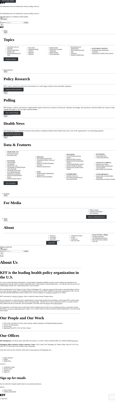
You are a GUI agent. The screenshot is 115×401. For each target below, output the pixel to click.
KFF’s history (4, 310)
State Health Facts (101, 156)
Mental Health (54, 47)
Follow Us (9, 16)
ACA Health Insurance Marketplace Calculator (13, 172)
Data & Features (8, 135)
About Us (52, 235)
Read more (7, 328)
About (5, 218)
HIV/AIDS (31, 47)
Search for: (3, 22)
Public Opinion (54, 52)
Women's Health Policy (77, 55)
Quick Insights (11, 162)
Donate (26, 16)
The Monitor (10, 164)
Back (5, 32)
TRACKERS (70, 154)
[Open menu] (0, 21)
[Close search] (2, 25)
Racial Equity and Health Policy (76, 47)
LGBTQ (30, 51)
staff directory (14, 325)
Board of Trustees (55, 240)
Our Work (53, 239)
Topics (5, 30)
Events (73, 237)
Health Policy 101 (12, 165)
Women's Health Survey (44, 166)
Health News (7, 114)
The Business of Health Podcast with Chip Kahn (16, 168)
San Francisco (35, 350)
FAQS (39, 171)
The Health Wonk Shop (14, 170)
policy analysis (28, 323)
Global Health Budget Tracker (75, 164)
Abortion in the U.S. (72, 176)
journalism (41, 323)
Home (2, 256)
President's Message (98, 236)
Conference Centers (18, 16)
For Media (7, 193)
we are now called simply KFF (16, 309)
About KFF (51, 243)
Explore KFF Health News (13, 134)
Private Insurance (54, 54)
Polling (6, 91)
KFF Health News (9, 131)
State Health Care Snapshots (104, 169)
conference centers (47, 289)
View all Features (11, 183)
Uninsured (74, 53)
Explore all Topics (11, 59)
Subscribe (3, 16)
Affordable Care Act (13, 47)
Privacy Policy (8, 390)
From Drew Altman (12, 153)
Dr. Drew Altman (12, 291)
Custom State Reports (102, 157)
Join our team (7, 326)
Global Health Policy (13, 50)
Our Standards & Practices (99, 238)
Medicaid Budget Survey (14, 178)
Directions (74, 341)
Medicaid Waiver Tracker (73, 159)
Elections (9, 48)
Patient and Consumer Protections (56, 50)
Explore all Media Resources (96, 217)
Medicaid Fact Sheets (102, 164)
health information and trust (54, 323)
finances (48, 303)
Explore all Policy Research (13, 89)
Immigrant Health (33, 49)
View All (94, 241)
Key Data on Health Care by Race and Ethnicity (74, 178)
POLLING (40, 157)
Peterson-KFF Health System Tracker (102, 53)
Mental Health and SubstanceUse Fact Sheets (104, 166)
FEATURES (11, 161)
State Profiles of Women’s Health (105, 179)
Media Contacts (94, 210)
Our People (53, 237)
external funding (57, 303)
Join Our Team (75, 240)
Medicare (31, 54)
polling (35, 323)
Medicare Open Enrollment (44, 176)
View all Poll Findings (12, 113)
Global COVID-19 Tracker (74, 165)
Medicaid (31, 52)
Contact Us (74, 239)
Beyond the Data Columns (99, 239)
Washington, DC (46, 350)
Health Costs (10, 51)
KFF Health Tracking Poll (44, 158)
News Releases (94, 213)
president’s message (51, 292)
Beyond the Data (12, 155)
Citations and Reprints (96, 211)
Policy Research (8, 70)
